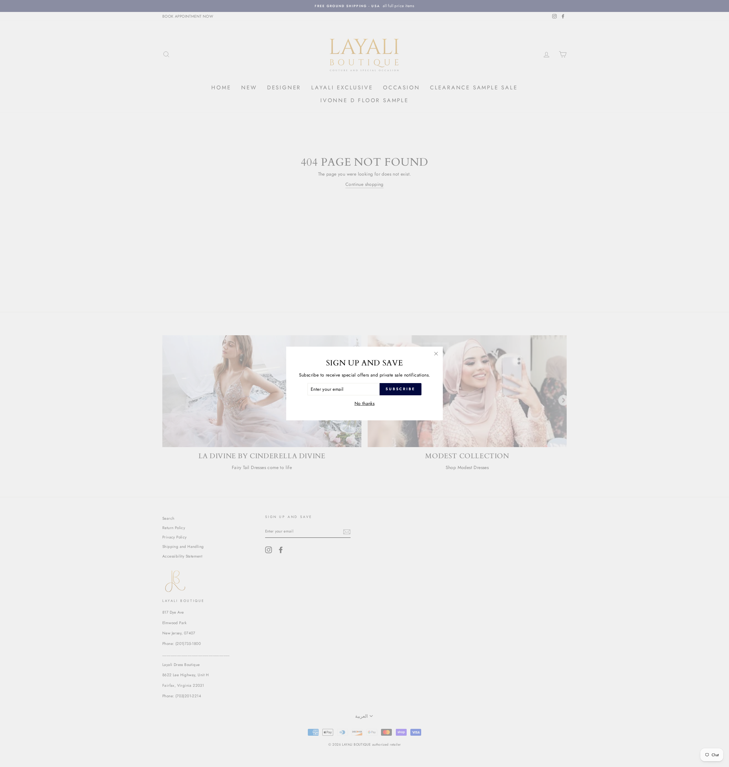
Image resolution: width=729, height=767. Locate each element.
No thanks (365, 403)
